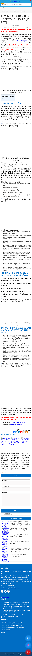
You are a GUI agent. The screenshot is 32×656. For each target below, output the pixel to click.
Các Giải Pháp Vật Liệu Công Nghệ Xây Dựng (13, 11)
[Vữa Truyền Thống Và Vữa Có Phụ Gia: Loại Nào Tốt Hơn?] (16, 444)
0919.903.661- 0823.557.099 (13, 614)
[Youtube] (21, 432)
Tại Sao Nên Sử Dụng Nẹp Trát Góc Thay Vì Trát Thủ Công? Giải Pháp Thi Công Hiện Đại (20, 549)
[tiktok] (8, 591)
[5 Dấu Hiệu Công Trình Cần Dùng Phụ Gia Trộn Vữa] (5, 561)
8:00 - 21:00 (10, 616)
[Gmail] (24, 432)
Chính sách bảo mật (7, 630)
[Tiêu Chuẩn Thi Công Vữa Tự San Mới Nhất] (26, 443)
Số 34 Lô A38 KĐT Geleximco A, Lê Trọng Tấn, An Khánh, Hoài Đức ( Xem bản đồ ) (16, 603)
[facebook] (2, 591)
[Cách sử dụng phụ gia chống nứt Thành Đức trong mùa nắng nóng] (6, 444)
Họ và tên (4, 480)
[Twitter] (16, 432)
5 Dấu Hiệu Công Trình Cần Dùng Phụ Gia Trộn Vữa (19, 555)
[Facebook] (14, 432)
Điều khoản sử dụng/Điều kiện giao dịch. (13, 623)
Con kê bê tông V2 (16, 424)
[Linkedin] (19, 432)
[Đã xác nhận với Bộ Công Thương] (5, 597)
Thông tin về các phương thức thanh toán (13, 627)
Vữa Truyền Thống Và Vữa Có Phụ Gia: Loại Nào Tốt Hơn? (15, 457)
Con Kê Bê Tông (7, 514)
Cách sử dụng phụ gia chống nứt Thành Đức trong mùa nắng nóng (19, 529)
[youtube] (5, 591)
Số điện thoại (5, 486)
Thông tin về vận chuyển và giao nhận (12, 625)
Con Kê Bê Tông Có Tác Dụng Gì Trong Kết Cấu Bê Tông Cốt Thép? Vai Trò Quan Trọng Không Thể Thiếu (20, 523)
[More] (26, 432)
